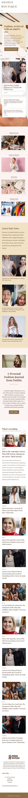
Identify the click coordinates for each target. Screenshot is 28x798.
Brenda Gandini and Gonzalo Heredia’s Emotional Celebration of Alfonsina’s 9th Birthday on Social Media (13, 102)
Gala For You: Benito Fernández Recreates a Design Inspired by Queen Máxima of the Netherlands (13, 740)
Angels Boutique (9, 4)
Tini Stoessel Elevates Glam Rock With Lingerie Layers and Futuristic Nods (13, 112)
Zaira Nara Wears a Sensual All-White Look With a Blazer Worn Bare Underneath (12, 510)
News (5, 105)
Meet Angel (14, 412)
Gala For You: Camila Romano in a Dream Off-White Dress (13, 87)
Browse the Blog (11, 49)
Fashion (6, 92)
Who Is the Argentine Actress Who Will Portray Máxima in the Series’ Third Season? (13, 454)
